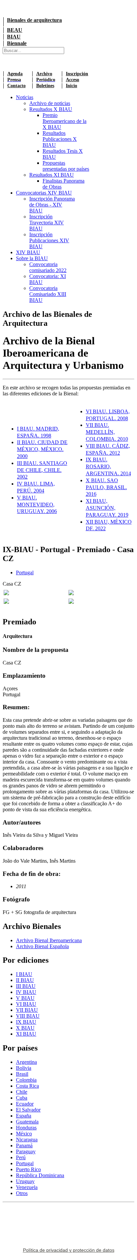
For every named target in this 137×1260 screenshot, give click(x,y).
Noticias (24, 97)
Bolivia (23, 1068)
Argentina (26, 1062)
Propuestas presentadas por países (66, 166)
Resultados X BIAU (50, 109)
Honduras (26, 1127)
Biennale (17, 43)
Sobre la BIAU (32, 258)
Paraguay (26, 1151)
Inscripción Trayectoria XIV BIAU (46, 222)
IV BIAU (26, 992)
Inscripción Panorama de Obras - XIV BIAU (52, 204)
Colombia (26, 1080)
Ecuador (25, 1104)
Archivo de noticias (49, 103)
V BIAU (25, 998)
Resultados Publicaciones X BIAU (60, 139)
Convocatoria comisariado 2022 (48, 267)
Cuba (21, 1098)
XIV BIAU (28, 252)
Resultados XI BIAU (51, 175)
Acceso (72, 79)
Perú (21, 1157)
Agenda (15, 73)
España (23, 1115)
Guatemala (27, 1121)
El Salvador (28, 1110)
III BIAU (26, 986)
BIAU (14, 36)
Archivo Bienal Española (42, 946)
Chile (21, 1092)
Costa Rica (27, 1086)
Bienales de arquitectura (34, 20)
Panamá (24, 1145)
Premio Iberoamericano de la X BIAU (64, 121)
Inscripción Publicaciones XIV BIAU (49, 240)
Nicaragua (27, 1139)
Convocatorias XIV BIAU (44, 193)
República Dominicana (40, 1175)
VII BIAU (27, 1010)
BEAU (14, 30)
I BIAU (24, 974)
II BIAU (25, 980)
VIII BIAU (28, 1016)
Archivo (44, 73)
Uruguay (25, 1181)
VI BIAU (26, 1004)
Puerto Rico (28, 1169)
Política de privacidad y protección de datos (68, 1250)
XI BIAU (26, 1034)
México (24, 1133)
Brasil (22, 1074)
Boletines (45, 85)
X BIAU (25, 1028)
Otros (22, 1193)
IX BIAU (26, 1022)
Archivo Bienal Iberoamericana (49, 940)
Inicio (71, 85)
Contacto (16, 85)
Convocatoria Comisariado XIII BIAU (47, 294)
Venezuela (27, 1187)
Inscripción (77, 73)
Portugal (25, 572)
